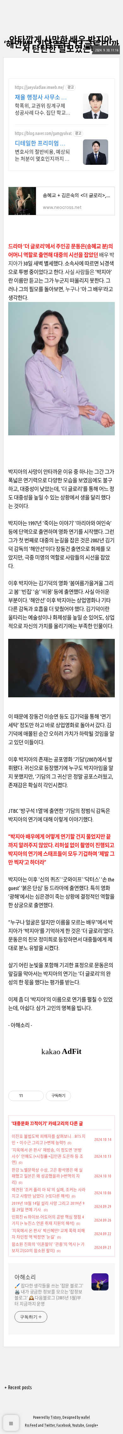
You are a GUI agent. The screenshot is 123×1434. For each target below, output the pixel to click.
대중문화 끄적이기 (29, 1123)
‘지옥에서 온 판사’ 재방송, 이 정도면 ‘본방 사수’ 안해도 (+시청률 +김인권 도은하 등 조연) (47, 1156)
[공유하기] (29, 1096)
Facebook (63, 1425)
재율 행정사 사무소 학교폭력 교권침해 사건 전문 (41, 97)
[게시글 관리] (37, 1096)
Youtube (78, 1425)
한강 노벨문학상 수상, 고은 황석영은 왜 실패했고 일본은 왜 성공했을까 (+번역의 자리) (47, 1176)
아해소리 (25, 1277)
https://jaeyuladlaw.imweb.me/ (39, 87)
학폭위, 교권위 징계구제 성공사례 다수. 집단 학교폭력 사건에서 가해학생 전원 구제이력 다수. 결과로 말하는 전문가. (42, 109)
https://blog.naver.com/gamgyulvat (43, 133)
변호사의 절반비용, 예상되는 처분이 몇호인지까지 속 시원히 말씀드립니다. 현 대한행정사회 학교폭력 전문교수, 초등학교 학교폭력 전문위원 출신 (42, 155)
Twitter (49, 1425)
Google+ (92, 1425)
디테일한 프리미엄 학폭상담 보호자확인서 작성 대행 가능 (40, 143)
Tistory (55, 1417)
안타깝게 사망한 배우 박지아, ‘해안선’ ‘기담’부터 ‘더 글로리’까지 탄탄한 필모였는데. (61, 44)
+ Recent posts (18, 1387)
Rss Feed (31, 1425)
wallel (85, 1417)
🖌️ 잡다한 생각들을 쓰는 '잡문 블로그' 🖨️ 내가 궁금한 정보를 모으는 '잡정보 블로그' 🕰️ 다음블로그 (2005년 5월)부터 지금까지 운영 (49, 1294)
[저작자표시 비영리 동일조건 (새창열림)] (79, 1095)
